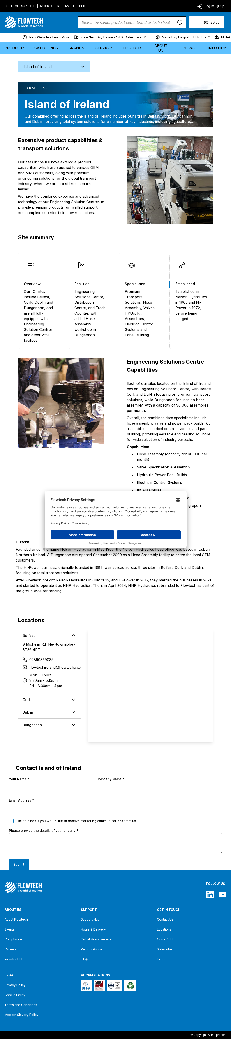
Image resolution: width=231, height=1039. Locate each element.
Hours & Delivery (93, 929)
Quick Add (165, 939)
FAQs (84, 959)
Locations (164, 929)
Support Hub (90, 919)
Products (15, 48)
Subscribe (164, 949)
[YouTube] (222, 894)
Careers (10, 949)
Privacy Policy (15, 985)
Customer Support (20, 6)
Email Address (21, 800)
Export (162, 959)
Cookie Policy (15, 995)
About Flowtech (16, 919)
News (189, 48)
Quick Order (49, 6)
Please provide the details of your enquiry (44, 830)
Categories (46, 48)
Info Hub (217, 48)
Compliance (13, 939)
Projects (132, 48)
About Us (161, 47)
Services (104, 48)
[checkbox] (11, 821)
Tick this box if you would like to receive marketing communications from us (76, 821)
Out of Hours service (96, 939)
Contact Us (165, 919)
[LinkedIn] (210, 894)
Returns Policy (91, 949)
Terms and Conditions (21, 1005)
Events (9, 929)
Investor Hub (75, 6)
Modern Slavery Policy (21, 1015)
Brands (76, 48)
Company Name (111, 779)
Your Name (19, 779)
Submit (19, 864)
